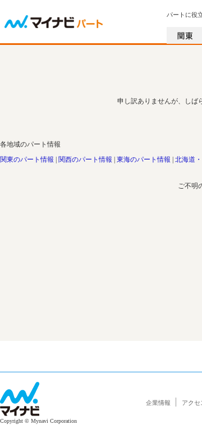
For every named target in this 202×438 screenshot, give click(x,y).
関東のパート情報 (27, 159)
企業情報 (158, 402)
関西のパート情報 (85, 159)
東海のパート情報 (144, 159)
